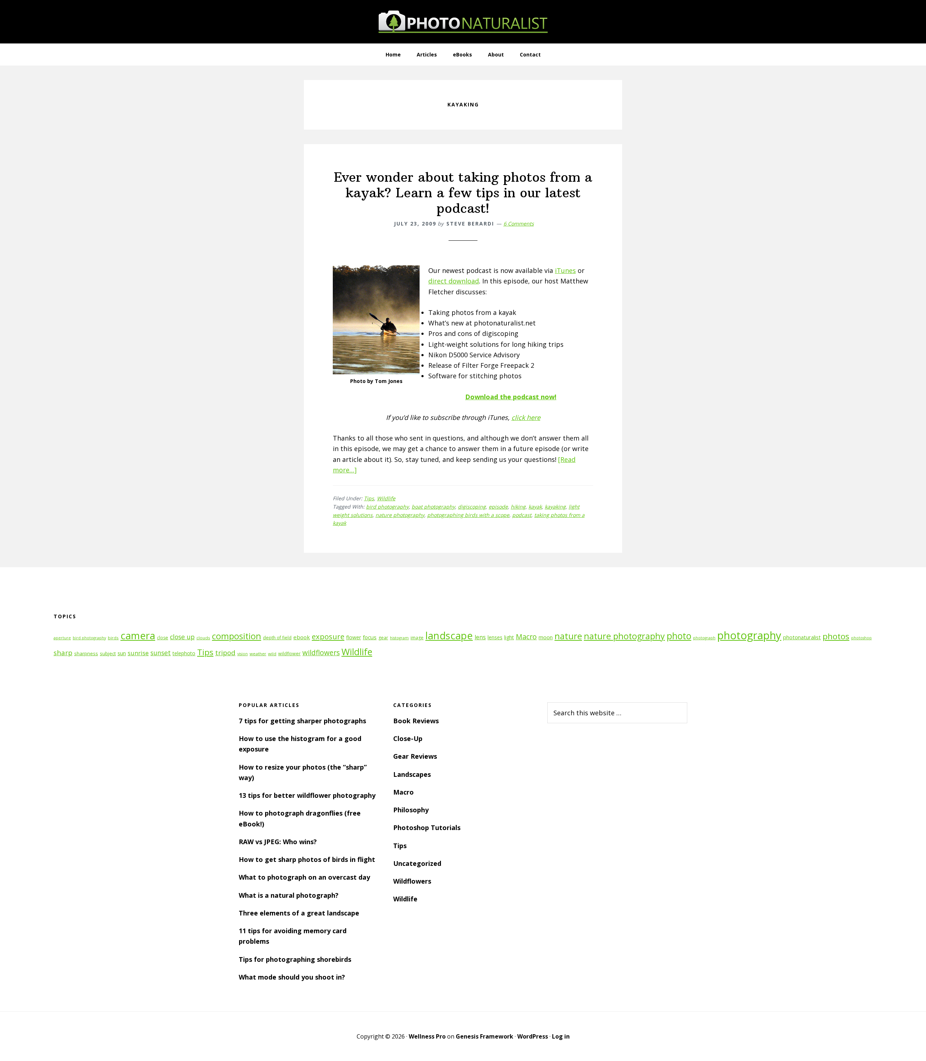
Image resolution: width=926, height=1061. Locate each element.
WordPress (532, 1036)
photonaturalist (802, 637)
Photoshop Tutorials (426, 827)
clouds (203, 637)
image (417, 638)
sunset (160, 652)
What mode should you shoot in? (292, 977)
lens (480, 637)
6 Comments (519, 223)
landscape (449, 635)
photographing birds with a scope (468, 514)
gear (383, 638)
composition (236, 636)
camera (137, 635)
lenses (495, 637)
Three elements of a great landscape (299, 913)
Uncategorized (417, 863)
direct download (453, 281)
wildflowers (321, 652)
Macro (526, 636)
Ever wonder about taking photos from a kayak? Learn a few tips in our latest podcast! (463, 192)
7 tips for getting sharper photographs (302, 720)
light (509, 637)
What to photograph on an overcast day (304, 877)
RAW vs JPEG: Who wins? (278, 841)
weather (258, 653)
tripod (225, 652)
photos (836, 636)
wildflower (289, 654)
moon (546, 637)
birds (113, 637)
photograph (704, 637)
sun (122, 653)
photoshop (861, 637)
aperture (62, 637)
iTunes (565, 270)
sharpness (86, 653)
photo (679, 636)
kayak (535, 506)
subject (108, 653)
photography (749, 635)
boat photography (433, 506)
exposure (328, 636)
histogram (399, 637)
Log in (561, 1036)
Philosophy (411, 809)
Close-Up (407, 738)
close (162, 638)
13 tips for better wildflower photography (307, 795)
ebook (301, 637)
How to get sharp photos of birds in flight (307, 859)
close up (182, 636)
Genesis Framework (484, 1036)
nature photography (399, 514)
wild (272, 653)
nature (568, 636)
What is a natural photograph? (289, 895)
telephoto (184, 653)
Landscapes (412, 774)
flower (353, 637)
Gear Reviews (415, 756)
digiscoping (472, 506)
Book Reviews (416, 720)
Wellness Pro (427, 1036)
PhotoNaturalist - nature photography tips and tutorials (463, 21)
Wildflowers (412, 881)
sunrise (138, 653)
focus (370, 637)
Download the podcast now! (510, 396)
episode (498, 506)
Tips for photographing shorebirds (295, 959)
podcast (521, 514)
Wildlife (386, 498)
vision (242, 653)
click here (525, 417)
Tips (369, 498)
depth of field (277, 638)
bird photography (387, 506)
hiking (518, 506)
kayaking (555, 506)
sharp (63, 652)
